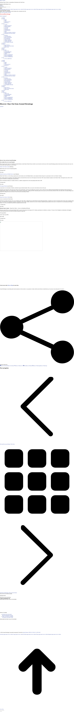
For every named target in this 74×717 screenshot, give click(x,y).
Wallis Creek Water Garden (4, 166)
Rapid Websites (25, 632)
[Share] (1, 710)
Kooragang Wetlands (3, 186)
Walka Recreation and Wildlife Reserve (6, 174)
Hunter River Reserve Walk (4, 197)
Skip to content (2, 0)
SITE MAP (38, 632)
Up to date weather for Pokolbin (7, 611)
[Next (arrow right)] (1, 711)
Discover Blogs (10, 285)
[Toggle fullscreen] (2, 710)
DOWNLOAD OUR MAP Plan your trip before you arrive (7, 615)
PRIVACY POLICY (32, 632)
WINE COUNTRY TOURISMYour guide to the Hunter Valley (7, 617)
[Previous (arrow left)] (0, 711)
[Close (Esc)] (0, 710)
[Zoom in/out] (3, 710)
